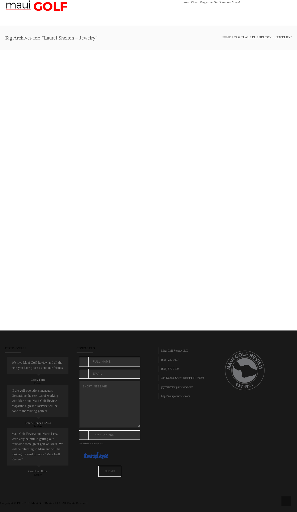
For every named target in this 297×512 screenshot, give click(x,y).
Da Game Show (51, 289)
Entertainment (69, 289)
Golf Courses (222, 2)
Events (82, 289)
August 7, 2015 (15, 289)
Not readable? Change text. (91, 443)
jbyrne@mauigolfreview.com (177, 387)
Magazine (206, 2)
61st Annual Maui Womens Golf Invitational (50, 283)
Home (226, 37)
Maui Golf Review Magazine (104, 289)
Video (194, 2)
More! (236, 2)
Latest (185, 2)
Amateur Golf (32, 289)
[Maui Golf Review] (37, 5)
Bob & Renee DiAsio (38, 423)
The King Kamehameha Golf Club (157, 289)
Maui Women (129, 289)
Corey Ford (38, 379)
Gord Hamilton (37, 471)
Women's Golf (186, 289)
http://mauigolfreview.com (175, 396)
